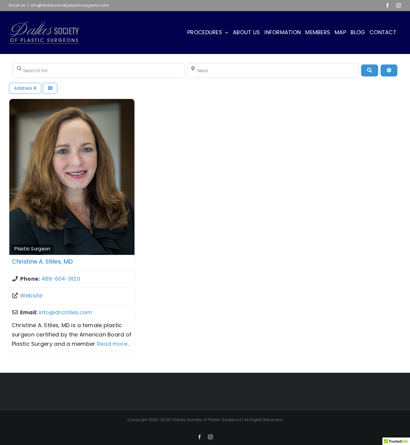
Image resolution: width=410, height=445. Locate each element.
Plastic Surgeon (32, 249)
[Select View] (50, 88)
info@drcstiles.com (65, 312)
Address (24, 88)
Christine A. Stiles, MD (42, 261)
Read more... (113, 344)
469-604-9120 (60, 278)
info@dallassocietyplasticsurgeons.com (70, 5)
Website (31, 295)
